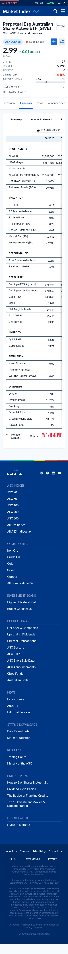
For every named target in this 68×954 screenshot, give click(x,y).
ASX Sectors (15, 647)
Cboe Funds (15, 673)
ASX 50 (12, 499)
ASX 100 (12, 505)
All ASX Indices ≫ (19, 531)
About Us (11, 851)
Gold (10, 563)
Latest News (15, 699)
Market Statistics (18, 738)
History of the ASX (19, 763)
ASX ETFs (13, 654)
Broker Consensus (19, 609)
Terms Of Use (32, 859)
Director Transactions (21, 641)
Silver (11, 570)
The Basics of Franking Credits (27, 795)
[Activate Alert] (62, 41)
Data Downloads (18, 731)
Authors (12, 705)
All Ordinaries (16, 525)
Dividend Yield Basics (21, 789)
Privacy (52, 859)
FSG (13, 859)
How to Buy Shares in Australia (27, 782)
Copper (12, 576)
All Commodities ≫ (20, 583)
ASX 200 (39, 3)
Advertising (39, 851)
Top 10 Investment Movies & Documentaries (26, 804)
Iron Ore (12, 550)
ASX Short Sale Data (21, 660)
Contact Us (55, 851)
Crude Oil (13, 557)
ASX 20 (12, 492)
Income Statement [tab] (41, 119)
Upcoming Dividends (21, 634)
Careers (24, 851)
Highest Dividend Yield (22, 602)
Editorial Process (18, 712)
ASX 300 (12, 518)
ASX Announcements (21, 667)
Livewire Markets (18, 824)
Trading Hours (16, 757)
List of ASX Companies (22, 628)
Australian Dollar (18, 680)
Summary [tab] (16, 119)
